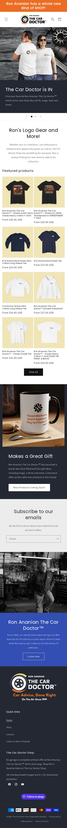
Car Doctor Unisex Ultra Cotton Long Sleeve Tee (14, 307)
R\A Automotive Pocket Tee (48, 261)
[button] (6, 19)
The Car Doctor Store (21, 817)
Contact (10, 734)
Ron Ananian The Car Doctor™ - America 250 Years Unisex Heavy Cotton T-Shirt (17, 213)
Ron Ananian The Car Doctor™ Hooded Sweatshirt (48, 307)
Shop (8, 727)
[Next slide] (40, 116)
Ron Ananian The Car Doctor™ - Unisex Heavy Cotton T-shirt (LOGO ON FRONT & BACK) (46, 355)
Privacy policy (55, 817)
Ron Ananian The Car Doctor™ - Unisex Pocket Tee (16, 352)
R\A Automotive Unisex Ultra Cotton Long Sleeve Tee (16, 262)
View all (33, 371)
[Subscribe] (57, 539)
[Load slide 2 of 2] (35, 116)
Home (9, 720)
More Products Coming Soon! (29, 487)
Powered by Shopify (38, 817)
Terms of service (41, 821)
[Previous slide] (26, 116)
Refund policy (26, 821)
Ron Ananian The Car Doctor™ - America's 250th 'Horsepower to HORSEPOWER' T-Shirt (48, 214)
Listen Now (33, 656)
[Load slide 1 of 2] (32, 116)
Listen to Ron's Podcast (18, 741)
